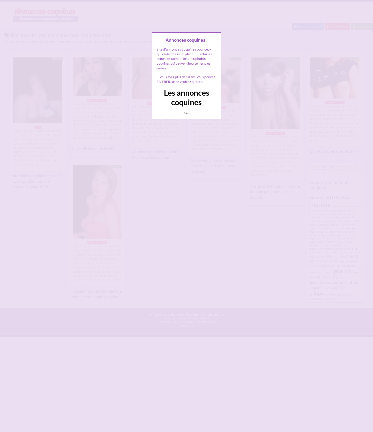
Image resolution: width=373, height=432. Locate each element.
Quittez (186, 113)
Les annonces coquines (186, 97)
